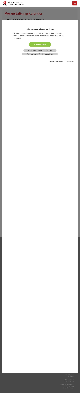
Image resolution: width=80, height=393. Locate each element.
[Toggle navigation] (74, 3)
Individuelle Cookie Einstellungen (40, 50)
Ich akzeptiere (40, 44)
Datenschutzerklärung (56, 61)
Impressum (70, 61)
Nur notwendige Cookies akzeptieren (40, 54)
